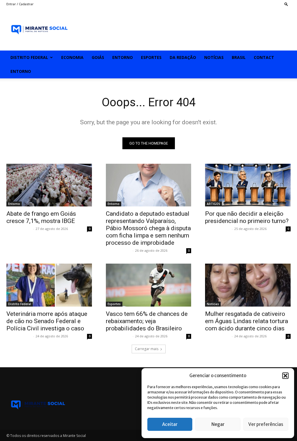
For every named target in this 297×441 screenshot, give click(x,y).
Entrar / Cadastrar (20, 4)
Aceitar (170, 424)
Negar (217, 424)
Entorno (122, 57)
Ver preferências (265, 424)
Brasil (239, 57)
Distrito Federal (29, 57)
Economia (72, 57)
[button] (285, 376)
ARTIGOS (213, 204)
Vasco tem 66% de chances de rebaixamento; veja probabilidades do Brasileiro (147, 321)
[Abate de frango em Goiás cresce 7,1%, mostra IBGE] (49, 185)
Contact (264, 57)
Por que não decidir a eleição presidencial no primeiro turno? (247, 217)
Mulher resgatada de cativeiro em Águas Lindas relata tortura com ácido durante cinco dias (246, 321)
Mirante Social (19, 228)
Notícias (214, 57)
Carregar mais (146, 348)
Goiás (98, 57)
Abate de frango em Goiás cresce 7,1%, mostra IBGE (41, 217)
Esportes (151, 57)
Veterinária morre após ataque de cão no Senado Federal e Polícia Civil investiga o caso (46, 321)
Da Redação (183, 57)
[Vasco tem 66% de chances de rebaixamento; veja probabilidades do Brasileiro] (148, 285)
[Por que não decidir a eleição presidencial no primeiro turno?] (248, 185)
